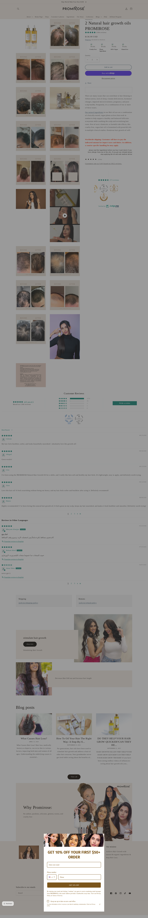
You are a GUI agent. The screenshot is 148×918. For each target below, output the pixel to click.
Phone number (51, 872)
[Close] (101, 836)
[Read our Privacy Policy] (100, 904)
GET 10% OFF (74, 885)
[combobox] (52, 877)
